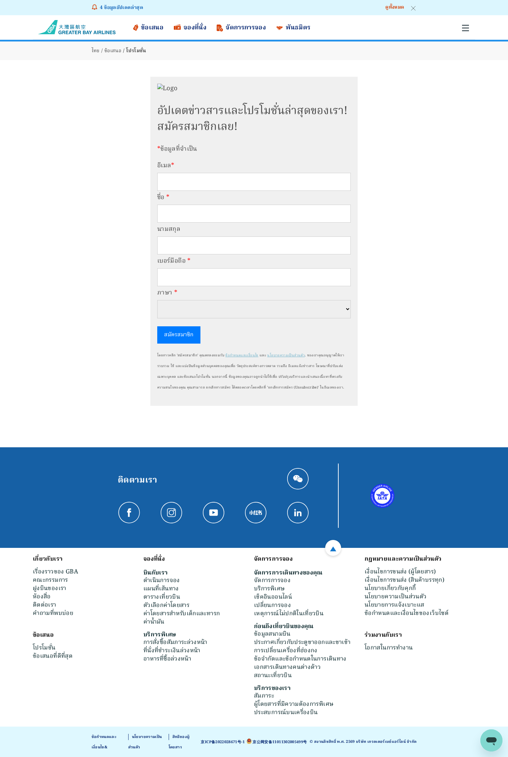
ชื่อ (163, 198)
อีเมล (166, 166)
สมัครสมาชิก (179, 334)
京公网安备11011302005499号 (280, 742)
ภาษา (167, 293)
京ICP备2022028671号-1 (222, 742)
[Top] (333, 548)
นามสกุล (168, 229)
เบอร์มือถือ (174, 261)
